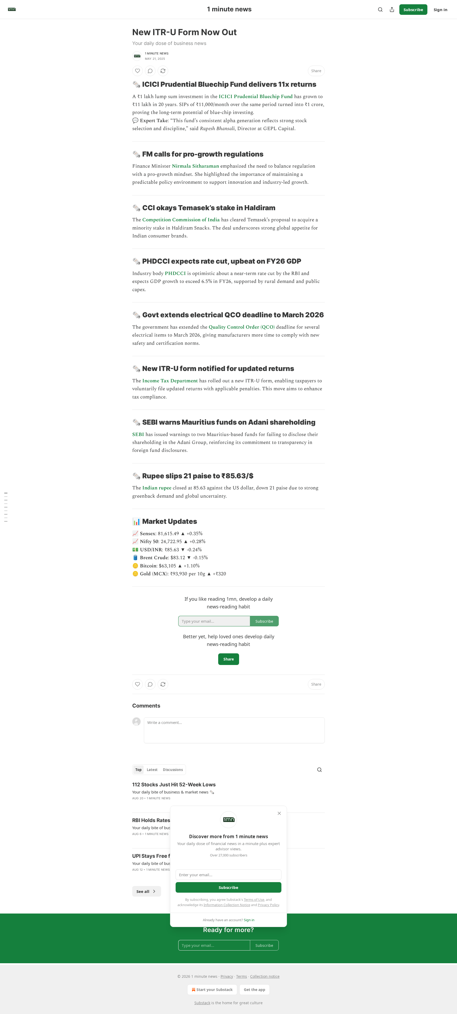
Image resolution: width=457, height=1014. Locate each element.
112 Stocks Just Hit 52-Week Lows (174, 785)
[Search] (380, 9)
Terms (241, 976)
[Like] (137, 71)
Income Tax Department (170, 381)
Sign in (440, 9)
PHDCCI (175, 273)
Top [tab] (138, 769)
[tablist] (159, 769)
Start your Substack (214, 989)
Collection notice (265, 976)
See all (142, 891)
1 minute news (157, 53)
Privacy (227, 976)
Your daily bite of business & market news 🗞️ (173, 792)
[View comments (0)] (150, 71)
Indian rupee (156, 488)
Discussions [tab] (173, 769)
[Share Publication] (392, 9)
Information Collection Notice (227, 904)
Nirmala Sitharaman (195, 166)
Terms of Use (254, 899)
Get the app (254, 989)
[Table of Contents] (6, 506)
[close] (279, 813)
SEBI (138, 434)
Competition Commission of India (181, 220)
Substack (202, 1002)
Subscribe (413, 9)
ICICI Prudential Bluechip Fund (256, 96)
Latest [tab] (152, 769)
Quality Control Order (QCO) (242, 327)
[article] (228, 794)
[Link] (125, 84)
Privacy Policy (268, 904)
